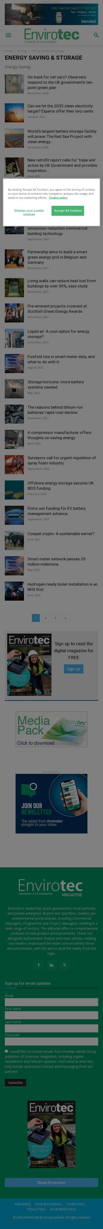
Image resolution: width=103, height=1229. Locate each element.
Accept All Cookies (67, 210)
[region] (52, 202)
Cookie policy (58, 197)
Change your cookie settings (29, 212)
